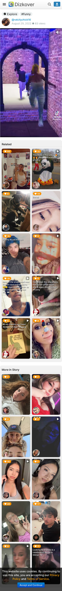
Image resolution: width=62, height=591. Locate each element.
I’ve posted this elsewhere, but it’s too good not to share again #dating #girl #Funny (45, 286)
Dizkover (24, 4)
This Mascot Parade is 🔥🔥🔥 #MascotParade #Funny (45, 157)
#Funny (26, 14)
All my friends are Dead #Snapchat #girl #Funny (14, 325)
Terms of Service (38, 579)
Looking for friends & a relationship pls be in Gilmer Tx (44, 552)
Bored (36, 197)
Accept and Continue (31, 585)
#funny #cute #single (13, 239)
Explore (11, 14)
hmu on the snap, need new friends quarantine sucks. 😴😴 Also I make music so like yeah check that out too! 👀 (16, 287)
